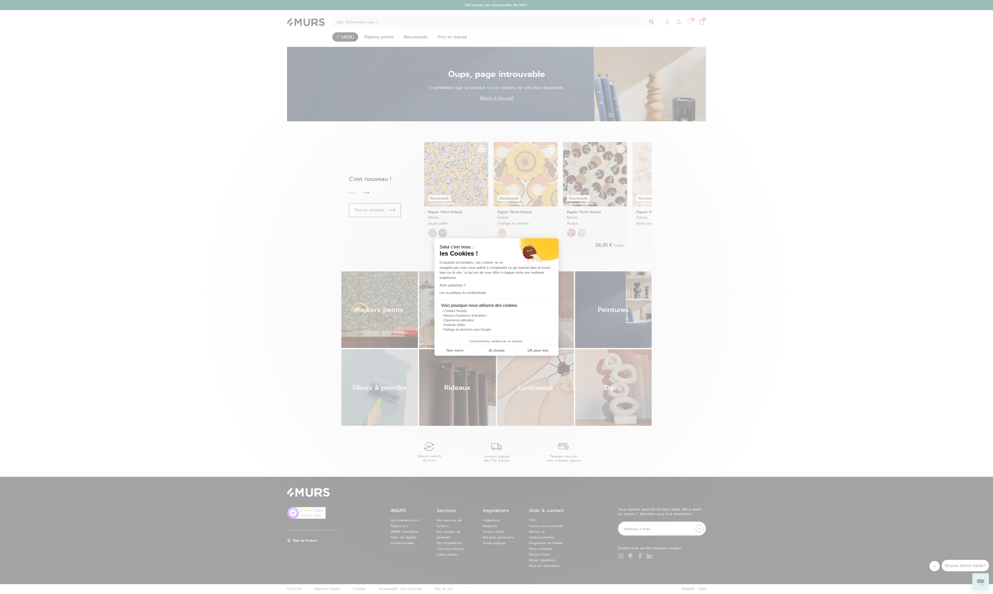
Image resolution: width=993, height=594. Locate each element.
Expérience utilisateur (459, 320)
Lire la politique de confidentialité (463, 293)
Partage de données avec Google (467, 329)
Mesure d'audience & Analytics (465, 315)
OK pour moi (538, 350)
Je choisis (496, 350)
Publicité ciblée (454, 325)
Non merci (455, 350)
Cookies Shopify (455, 311)
